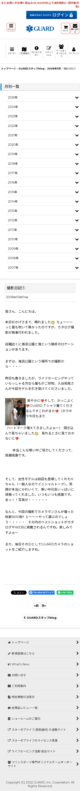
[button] (11, 27)
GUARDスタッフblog (41, 618)
